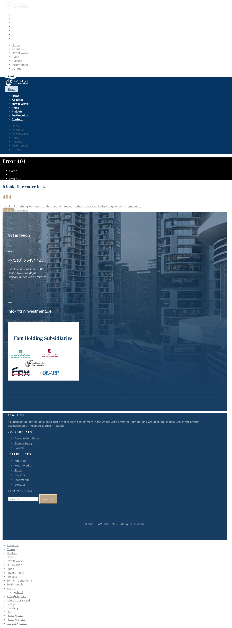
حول (9, 612)
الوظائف (11, 604)
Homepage (21, 210)
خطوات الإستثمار (16, 619)
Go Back (8, 210)
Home (16, 45)
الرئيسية (11, 588)
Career (11, 549)
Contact (17, 68)
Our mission (14, 565)
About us (18, 49)
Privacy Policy (16, 572)
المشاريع (18, 592)
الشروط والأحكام (16, 596)
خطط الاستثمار (15, 615)
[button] (10, 75)
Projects (17, 60)
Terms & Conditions (19, 580)
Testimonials (20, 64)
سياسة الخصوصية (17, 623)
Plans (15, 57)
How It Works (20, 53)
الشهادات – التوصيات (19, 600)
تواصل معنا (13, 608)
